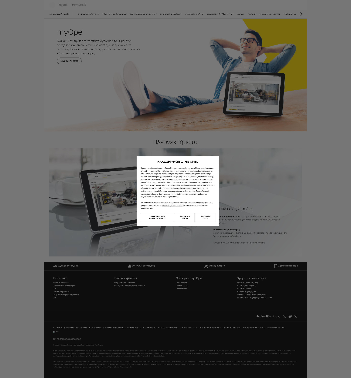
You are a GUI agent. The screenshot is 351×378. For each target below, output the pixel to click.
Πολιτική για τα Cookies (172, 205)
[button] (157, 217)
